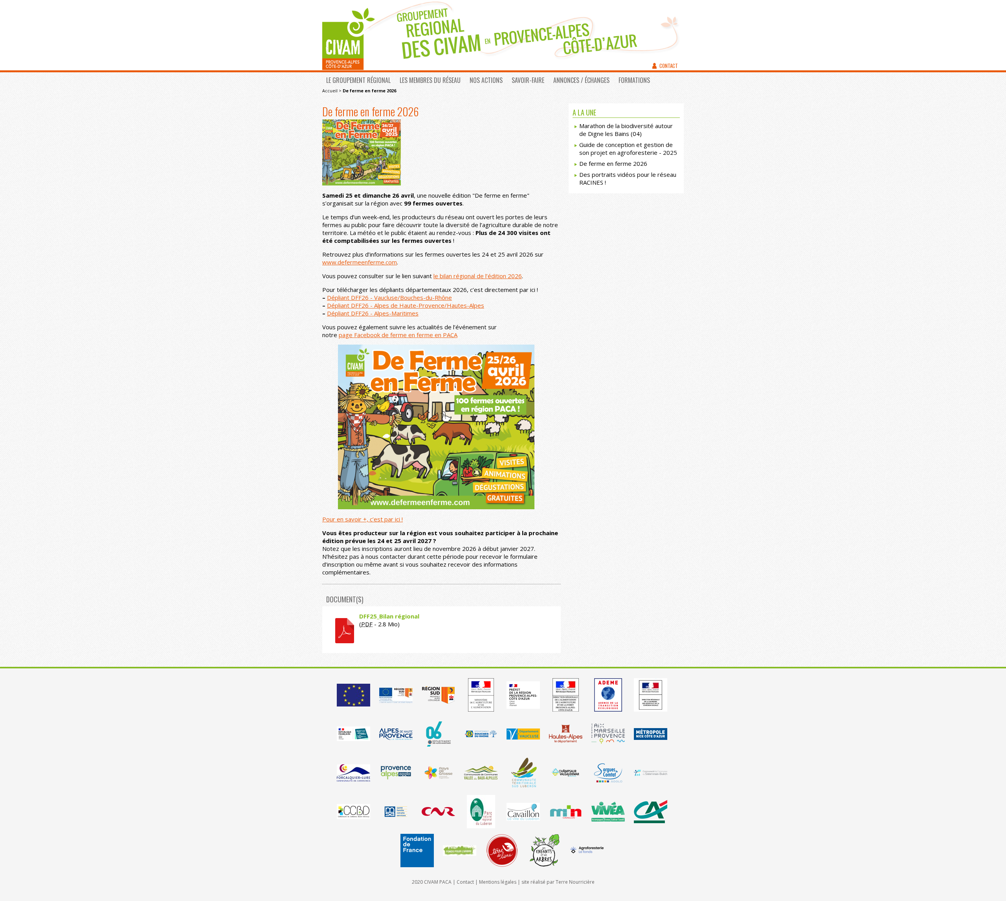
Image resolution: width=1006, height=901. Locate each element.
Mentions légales (497, 882)
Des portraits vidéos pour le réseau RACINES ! (627, 178)
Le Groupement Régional (358, 80)
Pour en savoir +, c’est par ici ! (362, 519)
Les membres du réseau (430, 80)
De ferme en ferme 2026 (613, 163)
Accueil (330, 91)
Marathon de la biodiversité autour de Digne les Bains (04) (626, 130)
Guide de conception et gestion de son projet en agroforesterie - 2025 (628, 148)
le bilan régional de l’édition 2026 (477, 276)
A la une (584, 112)
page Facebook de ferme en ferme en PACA (398, 335)
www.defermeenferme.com (359, 262)
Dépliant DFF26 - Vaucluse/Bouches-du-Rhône (389, 297)
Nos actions (486, 80)
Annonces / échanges (581, 80)
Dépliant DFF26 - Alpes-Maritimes (373, 313)
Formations (634, 80)
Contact (668, 66)
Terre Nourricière (575, 882)
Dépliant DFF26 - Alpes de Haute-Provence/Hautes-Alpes (405, 305)
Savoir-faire (528, 80)
